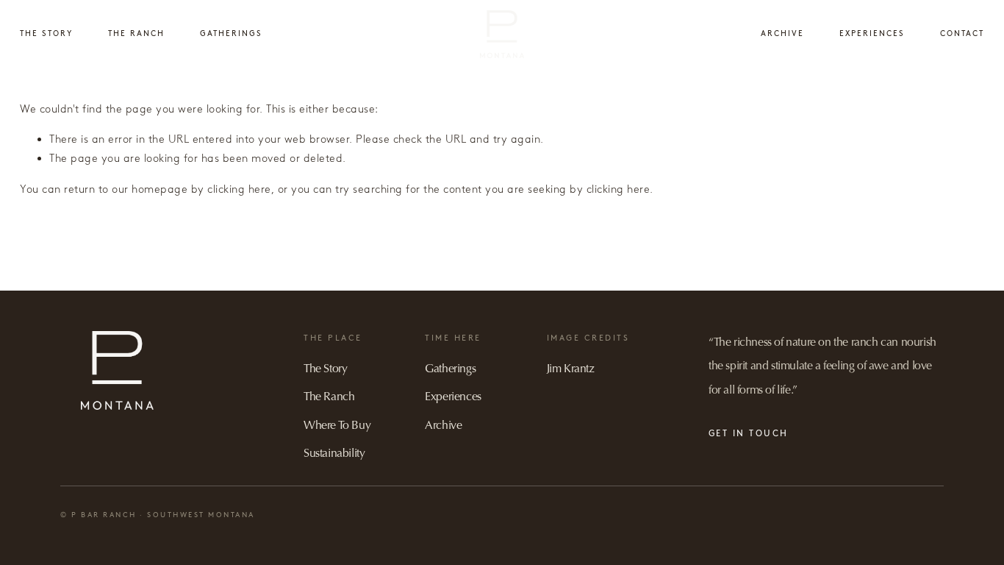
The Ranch (136, 33)
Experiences (872, 33)
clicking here (239, 189)
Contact (962, 33)
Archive (782, 33)
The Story (46, 33)
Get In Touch (749, 433)
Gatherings (231, 33)
